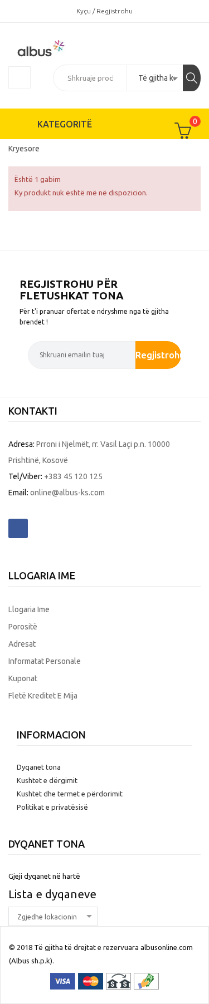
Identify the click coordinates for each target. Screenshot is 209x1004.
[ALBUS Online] (61, 47)
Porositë (22, 626)
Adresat (22, 643)
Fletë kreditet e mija (42, 695)
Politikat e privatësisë (52, 807)
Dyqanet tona (39, 767)
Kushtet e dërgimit (47, 780)
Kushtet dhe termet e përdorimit (70, 794)
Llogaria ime (29, 609)
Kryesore (24, 148)
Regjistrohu (158, 355)
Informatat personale (44, 661)
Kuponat (22, 678)
